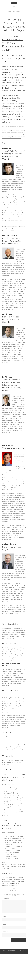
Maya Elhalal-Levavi (18, 881)
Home (13, 6)
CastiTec (18, 951)
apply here (13, 660)
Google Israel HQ (7, 760)
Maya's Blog (15, 950)
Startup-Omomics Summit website (11, 138)
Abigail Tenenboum (10, 883)
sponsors (21, 700)
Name (5, 916)
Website (5, 931)
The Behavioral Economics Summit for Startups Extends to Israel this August (13, 43)
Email (5, 924)
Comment (6, 898)
